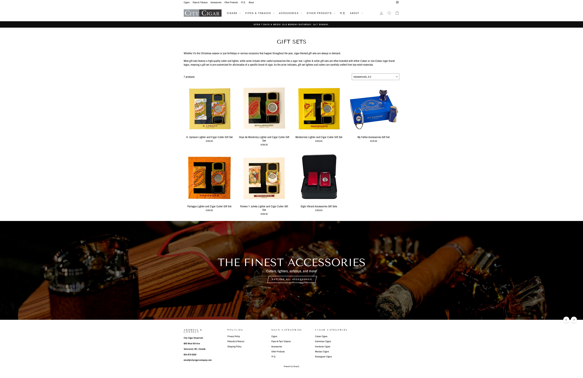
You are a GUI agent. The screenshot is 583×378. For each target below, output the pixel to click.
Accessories (216, 2)
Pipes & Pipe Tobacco (281, 341)
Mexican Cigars (322, 351)
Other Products (231, 2)
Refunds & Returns (235, 341)
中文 (243, 2)
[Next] (574, 320)
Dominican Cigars (323, 341)
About (251, 2)
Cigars (187, 2)
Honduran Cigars (322, 346)
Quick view (209, 130)
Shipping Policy (234, 346)
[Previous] (566, 320)
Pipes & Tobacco (200, 2)
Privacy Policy (233, 336)
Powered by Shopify (291, 366)
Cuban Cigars (321, 336)
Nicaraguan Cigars (323, 356)
